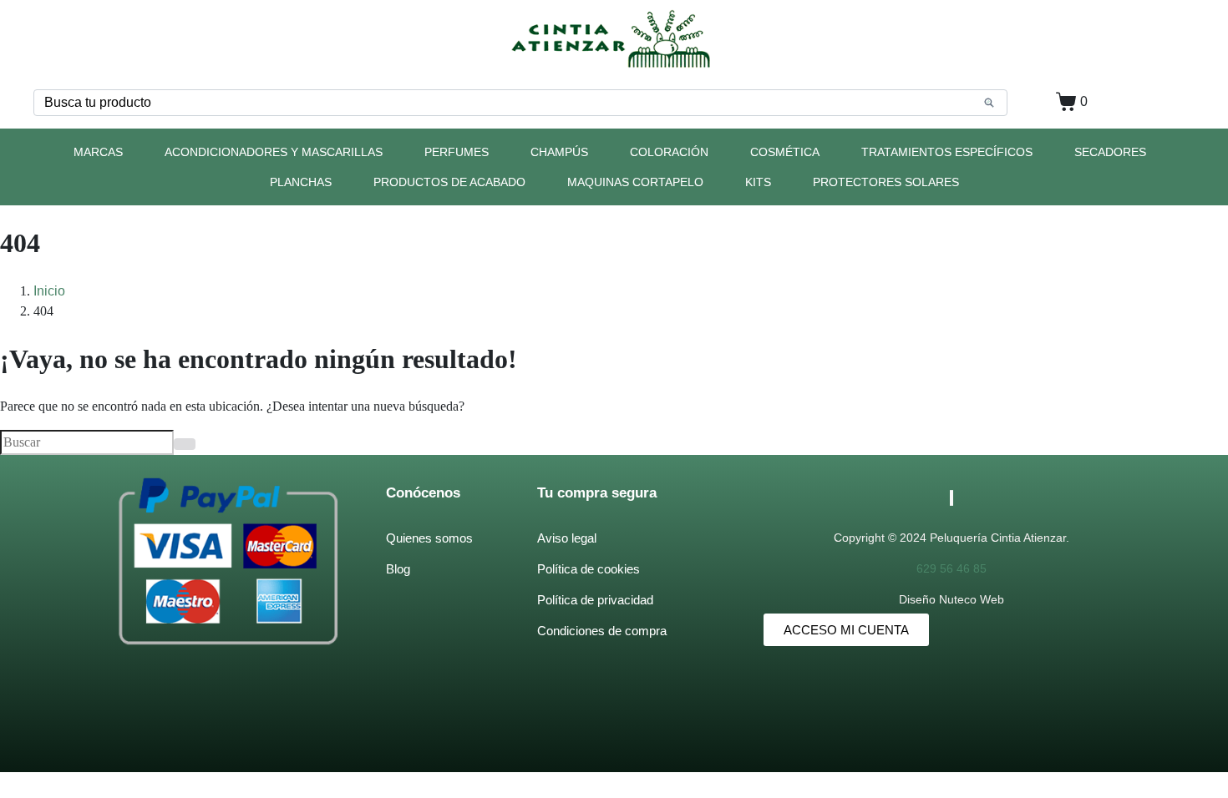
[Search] (989, 102)
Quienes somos (429, 538)
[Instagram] (952, 498)
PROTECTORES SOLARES (886, 182)
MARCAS (98, 152)
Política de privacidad (595, 600)
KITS (758, 182)
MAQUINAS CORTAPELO (635, 182)
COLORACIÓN (669, 152)
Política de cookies (588, 569)
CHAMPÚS (559, 152)
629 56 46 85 (951, 568)
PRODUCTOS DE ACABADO (449, 182)
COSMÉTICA (785, 152)
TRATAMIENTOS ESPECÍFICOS (947, 152)
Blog (398, 569)
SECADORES (1110, 152)
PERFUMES (456, 152)
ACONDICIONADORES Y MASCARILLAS (274, 152)
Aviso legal (566, 538)
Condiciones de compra (602, 631)
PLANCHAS (301, 182)
